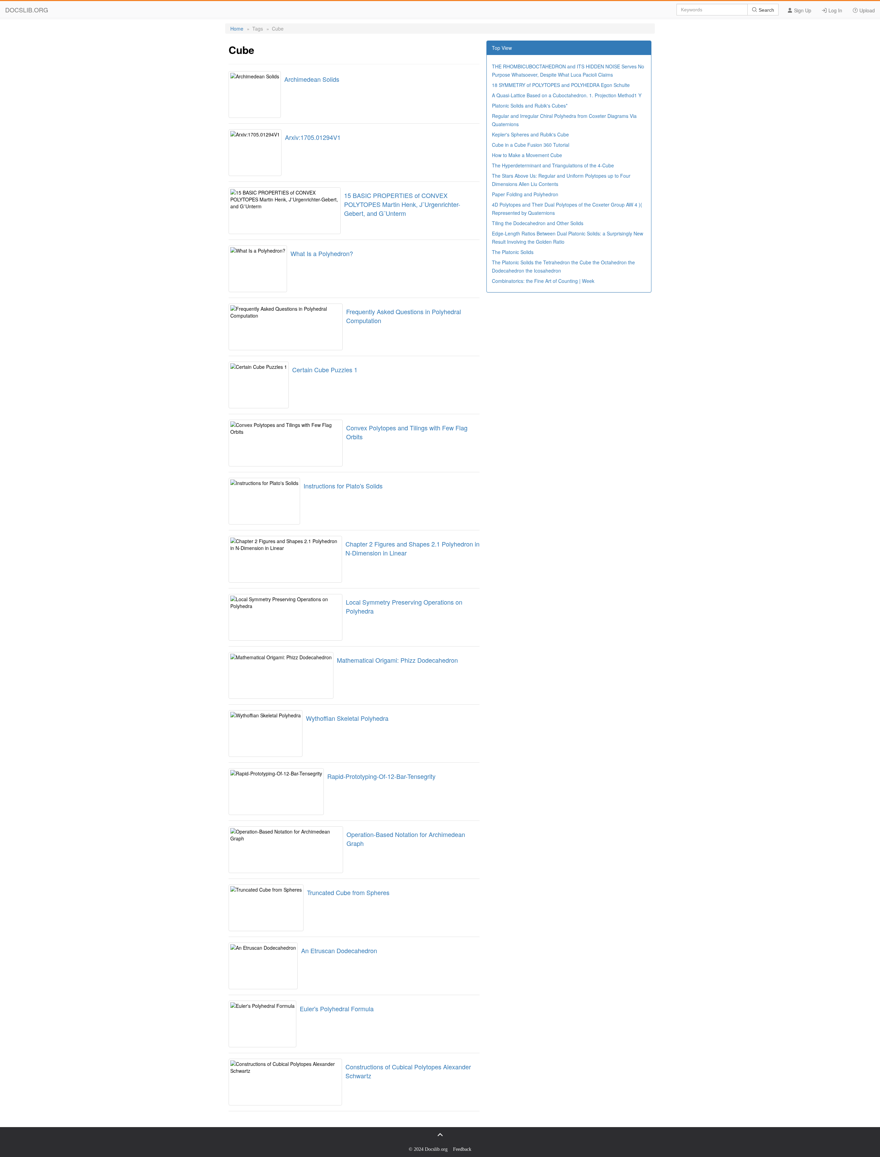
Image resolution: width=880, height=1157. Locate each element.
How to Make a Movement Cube (527, 155)
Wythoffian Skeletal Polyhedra (347, 718)
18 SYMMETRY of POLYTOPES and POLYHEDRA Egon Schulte (561, 84)
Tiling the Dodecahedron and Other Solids (537, 223)
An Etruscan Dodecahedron (339, 950)
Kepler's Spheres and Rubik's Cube (530, 134)
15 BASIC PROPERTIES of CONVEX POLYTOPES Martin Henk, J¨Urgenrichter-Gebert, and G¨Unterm (402, 204)
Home (236, 28)
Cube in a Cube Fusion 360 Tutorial (530, 144)
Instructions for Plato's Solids (343, 485)
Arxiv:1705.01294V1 (313, 137)
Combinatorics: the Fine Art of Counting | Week (543, 280)
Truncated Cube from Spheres (348, 892)
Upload (866, 10)
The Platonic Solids (513, 252)
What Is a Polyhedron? (321, 253)
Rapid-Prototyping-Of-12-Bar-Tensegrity (381, 776)
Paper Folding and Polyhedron (525, 194)
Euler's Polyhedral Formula (337, 1008)
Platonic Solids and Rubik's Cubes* (530, 105)
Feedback (462, 1149)
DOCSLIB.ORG (26, 9)
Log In (834, 10)
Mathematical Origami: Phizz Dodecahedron (397, 659)
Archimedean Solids (311, 79)
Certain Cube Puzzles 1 (325, 369)
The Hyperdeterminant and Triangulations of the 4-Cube (553, 165)
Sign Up (802, 10)
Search (765, 10)
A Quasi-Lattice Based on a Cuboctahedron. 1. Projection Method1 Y (566, 95)
